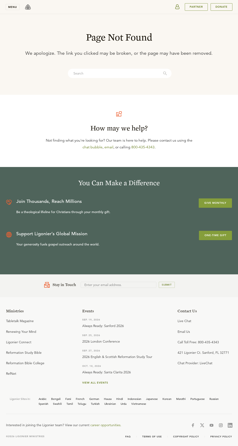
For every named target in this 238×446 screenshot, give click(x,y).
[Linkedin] (230, 425)
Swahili (57, 403)
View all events (95, 382)
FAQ (128, 436)
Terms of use (152, 436)
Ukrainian (110, 403)
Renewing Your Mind (21, 332)
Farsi (68, 399)
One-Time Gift (215, 235)
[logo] (28, 7)
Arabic (42, 399)
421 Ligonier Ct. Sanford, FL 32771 (203, 353)
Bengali (56, 399)
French (80, 399)
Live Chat (184, 321)
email (108, 147)
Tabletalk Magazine (20, 321)
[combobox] (120, 73)
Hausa (108, 399)
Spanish (43, 403)
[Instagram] (221, 425)
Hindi (119, 399)
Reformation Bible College (25, 363)
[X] (202, 425)
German (94, 399)
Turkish (95, 403)
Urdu (124, 403)
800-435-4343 (143, 147)
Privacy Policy (221, 436)
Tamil (69, 403)
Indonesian (134, 399)
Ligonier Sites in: (20, 399)
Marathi (181, 399)
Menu (12, 7)
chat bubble (92, 147)
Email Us (184, 332)
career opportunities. (105, 425)
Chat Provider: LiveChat (195, 363)
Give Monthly (215, 202)
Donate (221, 6)
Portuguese (197, 399)
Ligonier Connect (18, 342)
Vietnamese (138, 403)
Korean (167, 399)
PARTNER (196, 6)
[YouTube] (211, 425)
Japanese (152, 399)
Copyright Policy (186, 436)
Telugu (82, 403)
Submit (167, 284)
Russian (214, 399)
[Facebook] (193, 425)
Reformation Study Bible (24, 353)
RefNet (11, 373)
